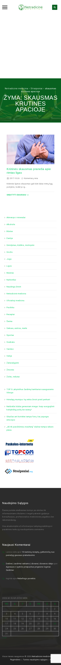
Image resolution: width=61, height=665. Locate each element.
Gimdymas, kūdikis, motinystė (20, 245)
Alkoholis (11, 224)
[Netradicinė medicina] (30, 7)
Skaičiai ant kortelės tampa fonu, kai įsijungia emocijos (28, 418)
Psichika (10, 307)
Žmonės (10, 370)
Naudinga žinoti (14, 287)
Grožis (10, 252)
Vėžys (9, 356)
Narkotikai (11, 280)
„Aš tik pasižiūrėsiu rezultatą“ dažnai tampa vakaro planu (30, 428)
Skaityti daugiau (16, 195)
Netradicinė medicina (16, 294)
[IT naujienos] (19, 452)
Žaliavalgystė (13, 363)
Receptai (11, 314)
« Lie (4, 638)
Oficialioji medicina (15, 300)
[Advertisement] (30, 46)
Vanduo (10, 349)
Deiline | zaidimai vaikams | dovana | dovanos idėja (29, 563)
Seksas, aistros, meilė (17, 328)
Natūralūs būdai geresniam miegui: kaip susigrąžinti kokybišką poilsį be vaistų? (30, 408)
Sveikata (11, 342)
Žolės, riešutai (13, 377)
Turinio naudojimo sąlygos (35, 660)
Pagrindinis (15, 660)
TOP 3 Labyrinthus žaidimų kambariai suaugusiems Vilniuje (30, 391)
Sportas (10, 335)
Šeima (9, 321)
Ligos (9, 266)
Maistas (10, 273)
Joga (9, 259)
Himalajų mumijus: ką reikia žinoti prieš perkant (28, 399)
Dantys (10, 238)
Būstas (10, 231)
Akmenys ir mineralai (16, 217)
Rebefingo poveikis (26, 578)
